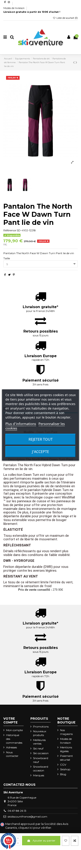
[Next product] (76, 62)
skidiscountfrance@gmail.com (27, 816)
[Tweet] (9, 274)
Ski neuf (38, 748)
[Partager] (5, 274)
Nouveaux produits (39, 733)
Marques (38, 775)
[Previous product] (74, 62)
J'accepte (40, 451)
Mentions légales (66, 749)
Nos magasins (66, 732)
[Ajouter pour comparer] (74, 841)
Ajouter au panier (44, 840)
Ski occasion (41, 753)
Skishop (65, 769)
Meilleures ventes (39, 741)
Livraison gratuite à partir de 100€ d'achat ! (31, 12)
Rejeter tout (41, 439)
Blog (63, 774)
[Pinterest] (14, 274)
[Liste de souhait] (65, 841)
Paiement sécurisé (66, 757)
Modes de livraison (14, 8)
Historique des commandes (14, 738)
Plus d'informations (20, 423)
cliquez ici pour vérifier (34, 827)
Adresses (11, 747)
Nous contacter (12, 754)
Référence (9, 230)
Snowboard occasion (40, 768)
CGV (63, 764)
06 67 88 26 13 (17, 810)
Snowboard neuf (40, 760)
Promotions (41, 726)
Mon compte (14, 730)
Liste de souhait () (67, 18)
